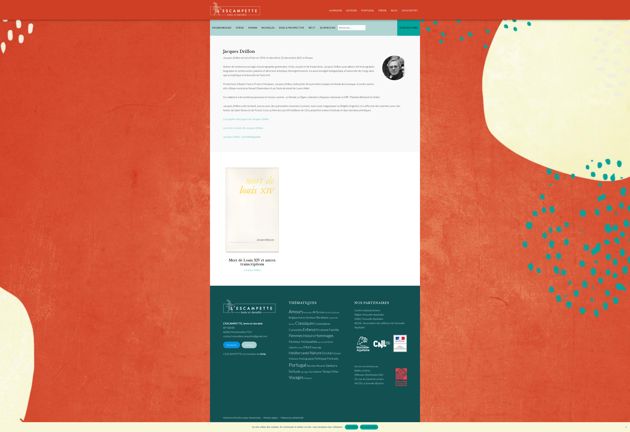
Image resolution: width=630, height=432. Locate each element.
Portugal (297, 365)
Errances (322, 330)
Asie (321, 312)
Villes (334, 371)
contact (249, 344)
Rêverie (320, 365)
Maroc (300, 347)
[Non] (626, 427)
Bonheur (311, 317)
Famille (334, 330)
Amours (296, 311)
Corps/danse (322, 323)
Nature (315, 352)
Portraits (332, 358)
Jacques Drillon (252, 269)
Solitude (294, 371)
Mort (307, 347)
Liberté (293, 347)
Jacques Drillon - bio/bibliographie (242, 136)
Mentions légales (270, 417)
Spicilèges (304, 372)
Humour (295, 341)
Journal (320, 342)
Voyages (296, 377)
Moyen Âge (316, 347)
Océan (337, 353)
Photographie (306, 358)
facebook (231, 344)
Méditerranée (299, 353)
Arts (316, 312)
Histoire (309, 336)
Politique (320, 358)
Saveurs (331, 365)
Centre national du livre (367, 310)
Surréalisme (315, 371)
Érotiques (308, 378)
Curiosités (295, 330)
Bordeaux (322, 317)
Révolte (311, 365)
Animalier (308, 312)
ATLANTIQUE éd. (332, 312)
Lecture (328, 341)
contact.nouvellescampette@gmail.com (245, 336)
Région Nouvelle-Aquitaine (369, 314)
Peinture (293, 358)
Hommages (324, 335)
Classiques (304, 323)
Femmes (296, 335)
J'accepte (351, 427)
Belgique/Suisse (297, 317)
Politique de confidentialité (292, 417)
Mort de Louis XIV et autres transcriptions (252, 262)
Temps (326, 371)
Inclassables (309, 341)
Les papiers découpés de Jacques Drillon (246, 119)
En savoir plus (369, 427)
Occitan (327, 353)
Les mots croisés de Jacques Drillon (243, 127)
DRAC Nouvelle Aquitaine (368, 318)
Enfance (309, 329)
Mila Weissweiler (240, 417)
